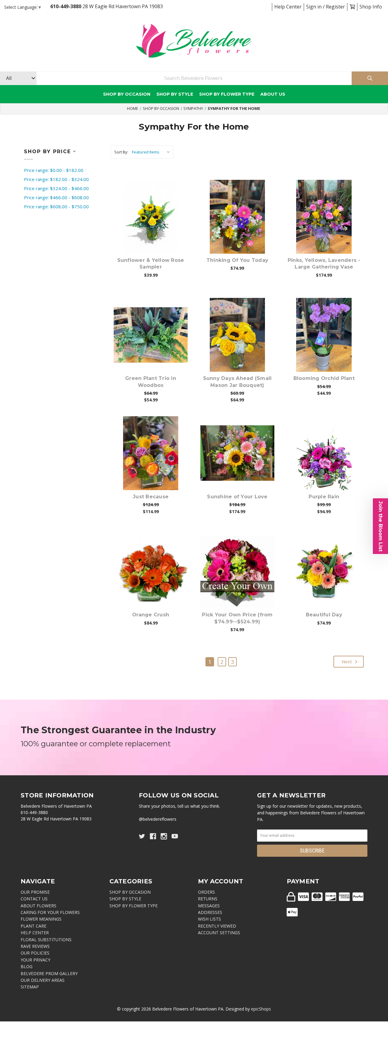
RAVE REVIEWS (35, 946)
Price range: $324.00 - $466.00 (56, 188)
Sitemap (30, 987)
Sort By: (121, 152)
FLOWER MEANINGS (41, 919)
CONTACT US (34, 899)
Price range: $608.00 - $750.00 (56, 206)
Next (347, 661)
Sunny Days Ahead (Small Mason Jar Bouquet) (237, 381)
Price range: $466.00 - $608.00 (56, 197)
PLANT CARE (33, 926)
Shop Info (371, 6)
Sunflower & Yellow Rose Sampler (150, 263)
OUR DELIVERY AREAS (43, 980)
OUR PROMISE (35, 892)
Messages (209, 906)
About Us (272, 94)
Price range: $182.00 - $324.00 (56, 179)
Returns (207, 899)
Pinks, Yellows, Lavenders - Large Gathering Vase (324, 263)
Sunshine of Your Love (237, 497)
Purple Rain (324, 497)
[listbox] (152, 152)
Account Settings (219, 932)
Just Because (151, 497)
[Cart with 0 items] (352, 6)
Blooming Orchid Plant (324, 378)
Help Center (288, 6)
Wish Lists (209, 919)
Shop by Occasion (126, 94)
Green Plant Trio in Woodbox (150, 381)
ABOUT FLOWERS (38, 906)
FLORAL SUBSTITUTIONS (46, 939)
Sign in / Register (325, 6)
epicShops (261, 1009)
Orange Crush (150, 615)
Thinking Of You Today (237, 260)
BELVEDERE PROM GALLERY (49, 973)
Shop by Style (174, 94)
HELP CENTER (35, 932)
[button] (380, 526)
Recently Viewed (217, 926)
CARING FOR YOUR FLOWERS (50, 912)
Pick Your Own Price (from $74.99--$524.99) (237, 618)
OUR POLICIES (35, 953)
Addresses (210, 912)
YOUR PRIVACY (35, 960)
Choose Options (154, 226)
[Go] (370, 78)
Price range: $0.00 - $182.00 (53, 170)
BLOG (26, 966)
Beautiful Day (324, 615)
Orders (206, 892)
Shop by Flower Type (226, 94)
